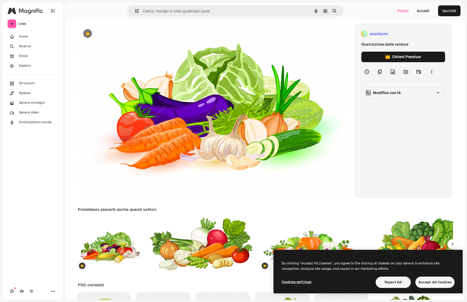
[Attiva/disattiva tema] (31, 291)
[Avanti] (452, 244)
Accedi (423, 10)
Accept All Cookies (435, 282)
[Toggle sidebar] (53, 10)
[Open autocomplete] (134, 11)
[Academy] (21, 291)
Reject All (393, 282)
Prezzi (403, 10)
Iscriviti (449, 10)
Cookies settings (296, 282)
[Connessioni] (12, 291)
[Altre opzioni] (431, 72)
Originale (113, 33)
